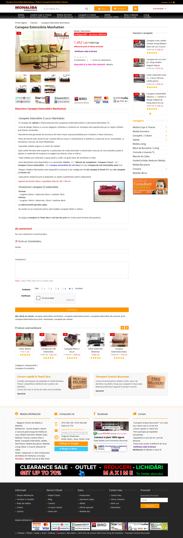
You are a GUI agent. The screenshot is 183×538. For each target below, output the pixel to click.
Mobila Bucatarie (141, 164)
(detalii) (109, 64)
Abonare (150, 505)
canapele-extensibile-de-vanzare (105, 316)
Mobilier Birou (140, 173)
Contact (51, 503)
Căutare (34, 22)
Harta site (52, 511)
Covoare (137, 168)
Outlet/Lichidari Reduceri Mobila (149, 160)
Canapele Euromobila (24, 368)
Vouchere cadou (87, 499)
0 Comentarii (79, 60)
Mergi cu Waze (69, 448)
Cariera (20, 511)
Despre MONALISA (25, 495)
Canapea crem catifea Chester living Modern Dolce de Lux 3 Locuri (157, 43)
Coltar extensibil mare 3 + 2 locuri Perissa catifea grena (156, 78)
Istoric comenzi (117, 499)
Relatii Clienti (54, 495)
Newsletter (116, 507)
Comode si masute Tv (143, 152)
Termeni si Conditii (25, 499)
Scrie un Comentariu (101, 60)
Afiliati (82, 503)
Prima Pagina (21, 22)
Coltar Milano (25, 348)
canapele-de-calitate (63, 319)
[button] (127, 328)
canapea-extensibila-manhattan (49, 316)
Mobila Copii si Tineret (144, 127)
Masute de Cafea (141, 156)
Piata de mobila (24, 503)
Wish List (115, 503)
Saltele (136, 139)
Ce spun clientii (55, 507)
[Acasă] (26, 10)
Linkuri (20, 507)
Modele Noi (85, 511)
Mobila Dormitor (141, 131)
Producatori (85, 495)
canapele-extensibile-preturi (77, 316)
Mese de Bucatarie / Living (146, 148)
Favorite (121, 8)
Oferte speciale (86, 507)
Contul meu (116, 495)
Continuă (71, 309)
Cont (102, 8)
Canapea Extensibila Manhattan (55, 22)
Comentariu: (20, 259)
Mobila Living (139, 143)
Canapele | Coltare (142, 135)
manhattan (48, 319)
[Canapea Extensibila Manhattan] (42, 51)
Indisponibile (31, 365)
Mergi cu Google (69, 443)
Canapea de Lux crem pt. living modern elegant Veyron (156, 62)
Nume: (18, 247)
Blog (50, 499)
